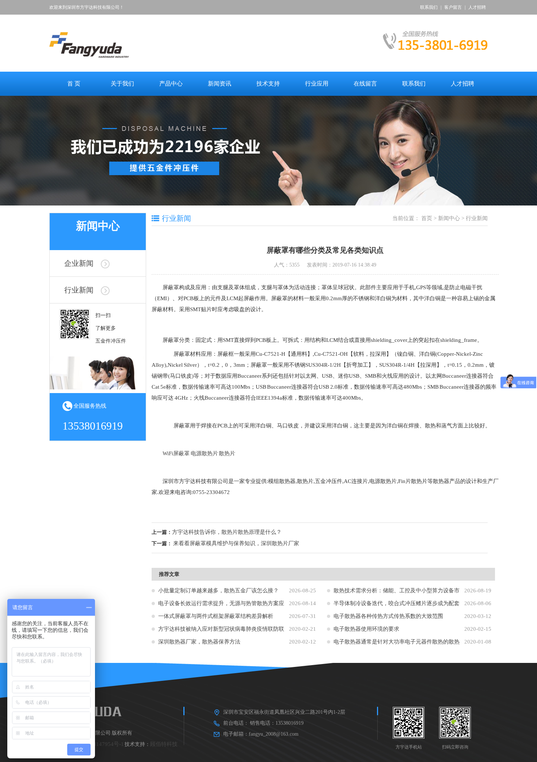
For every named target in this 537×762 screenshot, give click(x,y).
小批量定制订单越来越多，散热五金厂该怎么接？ (218, 590)
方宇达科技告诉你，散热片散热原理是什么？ (227, 532)
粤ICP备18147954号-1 (97, 744)
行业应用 (316, 83)
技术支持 (268, 83)
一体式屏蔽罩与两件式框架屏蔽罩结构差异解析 (215, 616)
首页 (426, 218)
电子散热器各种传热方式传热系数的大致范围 (388, 616)
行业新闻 (79, 290)
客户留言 (453, 7)
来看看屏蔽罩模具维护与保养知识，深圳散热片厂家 (236, 543)
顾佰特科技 (164, 744)
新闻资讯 (219, 83)
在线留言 (365, 83)
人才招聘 (477, 7)
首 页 (73, 83)
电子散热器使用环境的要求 (366, 629)
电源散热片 (204, 453)
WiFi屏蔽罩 (176, 453)
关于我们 (122, 83)
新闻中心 (449, 218)
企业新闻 (79, 263)
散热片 (227, 453)
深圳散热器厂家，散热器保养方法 (199, 642)
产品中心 (171, 83)
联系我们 (429, 7)
